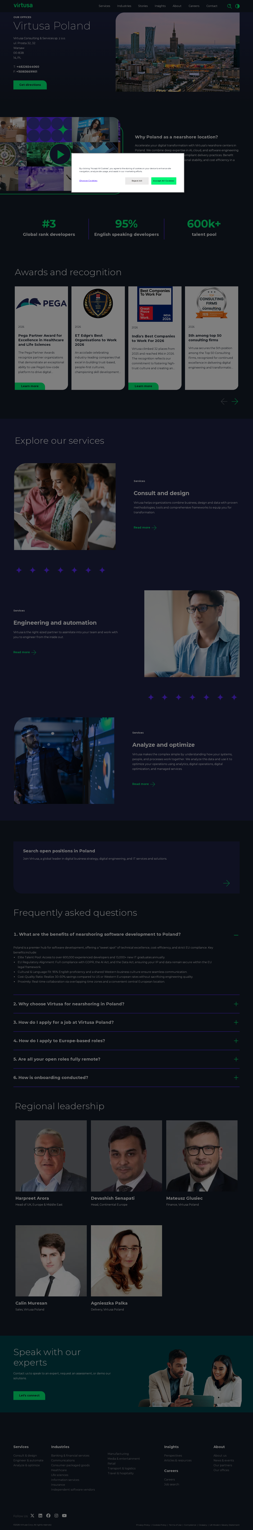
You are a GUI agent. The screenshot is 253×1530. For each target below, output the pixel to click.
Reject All (137, 181)
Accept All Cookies (163, 181)
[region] (127, 173)
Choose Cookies (88, 180)
